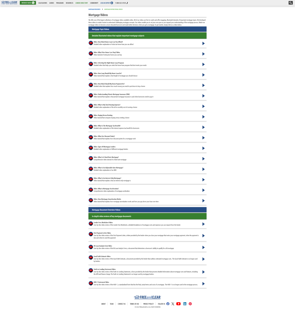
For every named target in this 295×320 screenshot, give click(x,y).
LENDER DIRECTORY (81, 3)
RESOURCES (69, 3)
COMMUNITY (94, 3)
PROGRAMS (60, 3)
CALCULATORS (42, 3)
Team (112, 303)
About (103, 303)
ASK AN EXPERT (105, 3)
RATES (28, 2)
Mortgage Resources (94, 9)
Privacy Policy (148, 303)
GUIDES (51, 3)
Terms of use (134, 303)
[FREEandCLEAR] (147, 298)
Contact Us (122, 303)
